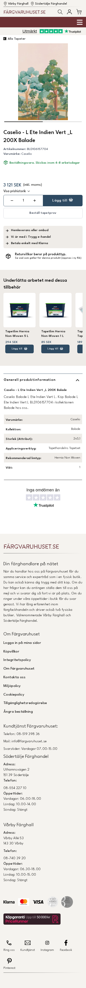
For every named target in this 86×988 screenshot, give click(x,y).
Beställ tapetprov (42, 213)
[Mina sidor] (69, 11)
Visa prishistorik (14, 191)
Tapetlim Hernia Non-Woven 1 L (53, 334)
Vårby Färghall (18, 3)
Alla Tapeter (16, 38)
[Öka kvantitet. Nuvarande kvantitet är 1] (34, 200)
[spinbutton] (23, 201)
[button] (60, 12)
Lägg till (59, 200)
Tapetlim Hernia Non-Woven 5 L (17, 334)
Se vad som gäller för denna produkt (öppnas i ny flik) (48, 258)
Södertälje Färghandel (51, 3)
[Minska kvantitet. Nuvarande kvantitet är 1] (12, 200)
